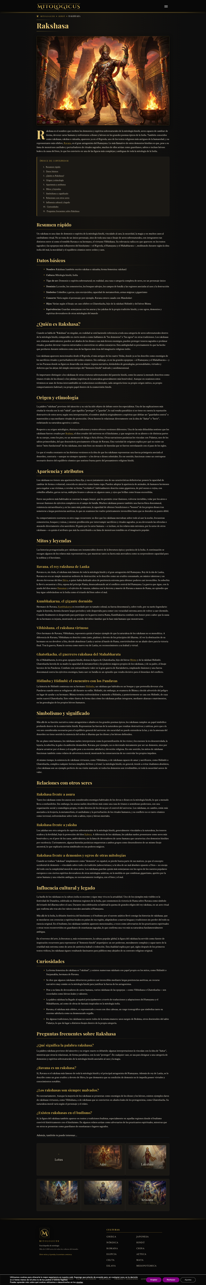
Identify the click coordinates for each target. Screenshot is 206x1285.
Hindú (140, 1242)
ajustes (79, 1282)
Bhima (133, 660)
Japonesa (142, 1236)
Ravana (67, 143)
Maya (140, 1260)
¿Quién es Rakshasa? (55, 175)
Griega (111, 1236)
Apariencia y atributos (56, 184)
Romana (112, 1248)
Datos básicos (52, 171)
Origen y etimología (55, 180)
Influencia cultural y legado (58, 202)
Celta (111, 1260)
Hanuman (62, 588)
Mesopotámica (146, 1265)
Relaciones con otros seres (57, 197)
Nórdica (112, 1242)
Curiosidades (52, 206)
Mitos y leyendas (53, 189)
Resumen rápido (53, 167)
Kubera (88, 834)
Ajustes (188, 1279)
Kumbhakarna (65, 606)
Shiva (65, 580)
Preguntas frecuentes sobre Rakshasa (63, 211)
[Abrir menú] (166, 6)
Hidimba (90, 686)
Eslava (111, 1265)
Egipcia (112, 1254)
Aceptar (153, 1279)
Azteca (141, 1254)
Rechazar (171, 1279)
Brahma (69, 433)
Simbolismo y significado (57, 193)
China (140, 1248)
